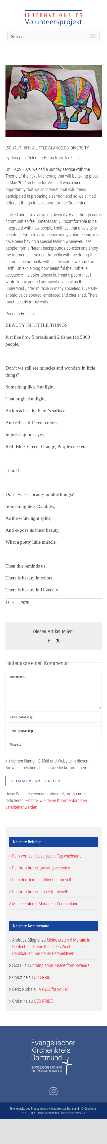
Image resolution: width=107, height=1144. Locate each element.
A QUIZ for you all (54, 989)
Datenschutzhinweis (73, 1113)
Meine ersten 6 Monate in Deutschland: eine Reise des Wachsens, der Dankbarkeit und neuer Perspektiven (51, 946)
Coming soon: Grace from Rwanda (59, 965)
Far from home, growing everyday (41, 867)
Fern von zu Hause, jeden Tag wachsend (47, 855)
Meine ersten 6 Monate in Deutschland (45, 903)
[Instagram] (53, 1091)
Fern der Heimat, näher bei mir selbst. (44, 879)
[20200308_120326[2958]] (53, 101)
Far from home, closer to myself (39, 891)
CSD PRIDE (43, 977)
